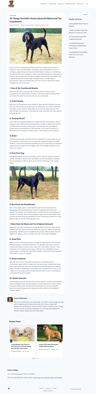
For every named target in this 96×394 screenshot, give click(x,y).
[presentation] (21, 332)
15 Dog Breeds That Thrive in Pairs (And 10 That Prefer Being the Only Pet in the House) (21, 346)
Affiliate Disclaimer (48, 390)
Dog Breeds (52, 4)
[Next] (60, 341)
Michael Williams (17, 351)
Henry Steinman (15, 25)
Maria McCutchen (45, 349)
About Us (41, 388)
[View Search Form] (87, 4)
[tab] (33, 358)
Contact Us (49, 388)
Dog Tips (61, 4)
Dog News (43, 4)
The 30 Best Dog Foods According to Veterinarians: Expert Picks (78, 45)
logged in (19, 374)
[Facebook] (8, 388)
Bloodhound (13, 210)
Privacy (55, 388)
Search (85, 14)
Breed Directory (70, 4)
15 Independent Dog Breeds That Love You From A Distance (78, 54)
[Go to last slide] (11, 341)
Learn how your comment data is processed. (47, 377)
